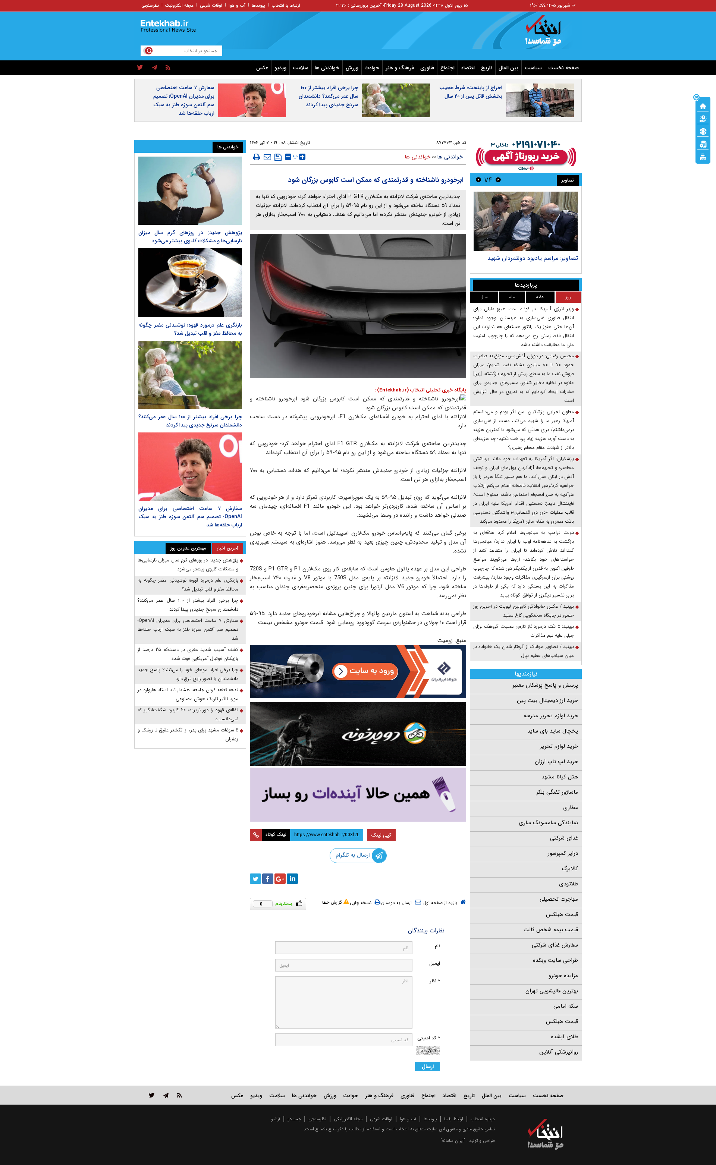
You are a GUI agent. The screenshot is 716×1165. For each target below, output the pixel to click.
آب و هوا (237, 5)
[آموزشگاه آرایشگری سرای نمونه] (358, 795)
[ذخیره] (278, 157)
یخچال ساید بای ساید (552, 731)
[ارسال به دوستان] (267, 157)
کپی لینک (381, 835)
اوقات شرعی (211, 5)
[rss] (168, 67)
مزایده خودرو (563, 975)
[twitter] (140, 67)
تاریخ (486, 68)
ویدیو (280, 68)
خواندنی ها (327, 68)
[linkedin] (292, 878)
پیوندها (258, 5)
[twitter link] (151, 1095)
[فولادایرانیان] (358, 671)
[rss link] (180, 1095)
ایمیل (434, 963)
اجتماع (447, 68)
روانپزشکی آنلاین (558, 1052)
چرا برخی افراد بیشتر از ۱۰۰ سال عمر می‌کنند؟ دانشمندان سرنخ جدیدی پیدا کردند (328, 96)
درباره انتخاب (483, 1119)
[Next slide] (478, 179)
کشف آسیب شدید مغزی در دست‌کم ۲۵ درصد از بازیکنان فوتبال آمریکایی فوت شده (188, 654)
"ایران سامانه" (452, 1140)
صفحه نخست (563, 68)
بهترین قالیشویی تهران (551, 990)
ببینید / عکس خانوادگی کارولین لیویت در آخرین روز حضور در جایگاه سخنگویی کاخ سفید (523, 610)
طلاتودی (568, 883)
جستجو (294, 1119)
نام (437, 946)
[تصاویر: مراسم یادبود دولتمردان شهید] (526, 221)
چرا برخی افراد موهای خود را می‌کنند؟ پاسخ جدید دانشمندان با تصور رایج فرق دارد (188, 674)
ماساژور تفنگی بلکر (557, 792)
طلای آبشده (564, 1036)
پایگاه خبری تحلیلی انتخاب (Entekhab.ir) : (420, 390)
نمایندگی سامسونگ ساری (548, 822)
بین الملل (508, 68)
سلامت (300, 68)
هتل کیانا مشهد (559, 776)
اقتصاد (468, 68)
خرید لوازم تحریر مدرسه (551, 715)
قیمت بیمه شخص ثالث (551, 929)
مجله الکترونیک (179, 5)
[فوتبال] (703, 130)
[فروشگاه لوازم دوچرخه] (358, 734)
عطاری (570, 807)
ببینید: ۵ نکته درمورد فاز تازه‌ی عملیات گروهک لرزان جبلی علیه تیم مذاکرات (523, 631)
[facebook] (267, 878)
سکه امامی (565, 1006)
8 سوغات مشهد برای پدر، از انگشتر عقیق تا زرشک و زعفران (188, 734)
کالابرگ (570, 868)
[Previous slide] (498, 179)
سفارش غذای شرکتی (555, 945)
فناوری (427, 68)
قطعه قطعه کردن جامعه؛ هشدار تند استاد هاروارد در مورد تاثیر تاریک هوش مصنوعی (188, 694)
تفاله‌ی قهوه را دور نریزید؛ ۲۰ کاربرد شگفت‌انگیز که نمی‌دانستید (188, 714)
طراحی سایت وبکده (555, 960)
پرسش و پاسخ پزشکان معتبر (545, 685)
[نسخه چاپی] (256, 157)
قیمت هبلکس (562, 914)
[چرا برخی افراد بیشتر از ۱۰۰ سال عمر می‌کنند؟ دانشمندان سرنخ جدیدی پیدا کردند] (190, 375)
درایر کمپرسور (563, 853)
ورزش (352, 68)
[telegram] (154, 67)
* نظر (435, 981)
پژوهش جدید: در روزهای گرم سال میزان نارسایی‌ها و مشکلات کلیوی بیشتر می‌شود (190, 237)
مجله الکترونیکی (348, 1119)
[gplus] (280, 878)
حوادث (372, 68)
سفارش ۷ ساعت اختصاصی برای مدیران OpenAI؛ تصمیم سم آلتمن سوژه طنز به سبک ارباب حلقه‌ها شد (183, 100)
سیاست (533, 68)
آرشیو (275, 1119)
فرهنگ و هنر (400, 68)
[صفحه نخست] (703, 105)
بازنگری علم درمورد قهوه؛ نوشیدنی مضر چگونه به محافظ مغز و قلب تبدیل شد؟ (190, 329)
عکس (262, 68)
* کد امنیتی (428, 1038)
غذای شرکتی (564, 838)
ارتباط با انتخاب (285, 5)
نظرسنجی (150, 5)
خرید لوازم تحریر (559, 746)
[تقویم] (703, 143)
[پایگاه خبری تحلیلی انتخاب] (549, 34)
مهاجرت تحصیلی (559, 899)
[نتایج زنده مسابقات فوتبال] (703, 156)
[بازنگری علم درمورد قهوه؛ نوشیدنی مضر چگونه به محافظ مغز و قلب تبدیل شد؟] (190, 282)
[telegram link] (166, 1095)
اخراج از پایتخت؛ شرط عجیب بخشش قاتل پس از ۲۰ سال (470, 92)
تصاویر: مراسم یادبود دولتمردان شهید (532, 258)
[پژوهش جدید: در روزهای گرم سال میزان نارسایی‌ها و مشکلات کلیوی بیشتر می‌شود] (190, 191)
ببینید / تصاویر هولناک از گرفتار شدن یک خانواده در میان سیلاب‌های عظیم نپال (523, 651)
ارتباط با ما (453, 1119)
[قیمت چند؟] (703, 118)
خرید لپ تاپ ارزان (556, 761)
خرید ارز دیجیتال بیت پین (547, 700)
